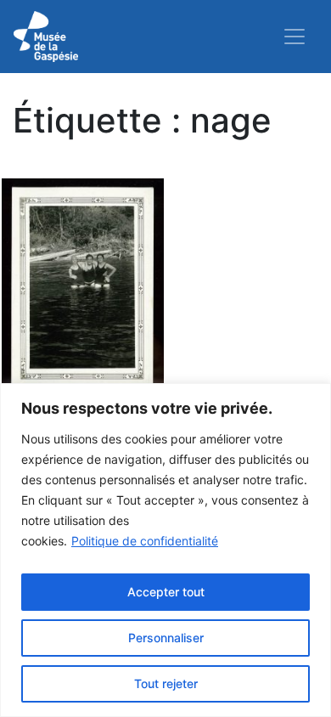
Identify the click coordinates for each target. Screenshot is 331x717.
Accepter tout (166, 591)
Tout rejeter (166, 683)
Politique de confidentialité (144, 541)
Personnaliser (166, 637)
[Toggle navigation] (294, 36)
